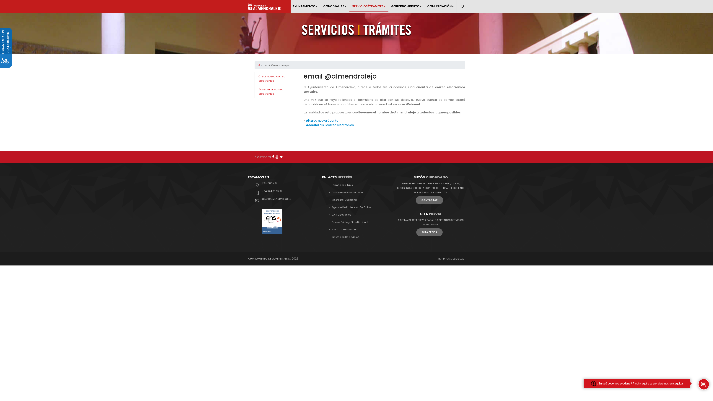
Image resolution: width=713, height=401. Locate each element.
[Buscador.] (462, 7)
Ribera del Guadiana (344, 200)
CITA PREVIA (429, 232)
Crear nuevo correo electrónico (271, 78)
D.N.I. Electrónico (341, 214)
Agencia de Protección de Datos (351, 207)
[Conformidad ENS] (272, 221)
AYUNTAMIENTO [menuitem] (303, 6)
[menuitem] (276, 78)
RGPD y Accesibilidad (451, 258)
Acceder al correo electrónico (270, 91)
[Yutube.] (277, 156)
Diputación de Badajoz (345, 237)
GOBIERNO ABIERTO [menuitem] (405, 6)
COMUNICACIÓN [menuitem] (439, 6)
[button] (703, 384)
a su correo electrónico (330, 125)
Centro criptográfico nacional (350, 222)
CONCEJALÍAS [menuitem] (333, 6)
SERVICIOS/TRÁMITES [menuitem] (367, 6)
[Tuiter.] (281, 156)
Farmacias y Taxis (342, 185)
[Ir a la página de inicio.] (264, 6)
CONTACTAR (429, 200)
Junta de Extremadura (345, 229)
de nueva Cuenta (322, 120)
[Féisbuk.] (273, 156)
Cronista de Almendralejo (347, 192)
